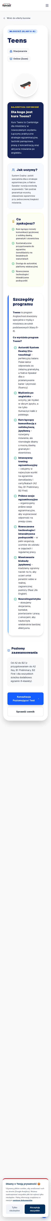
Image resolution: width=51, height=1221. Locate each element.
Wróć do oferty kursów (18, 18)
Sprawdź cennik (25, 711)
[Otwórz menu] (47, 5)
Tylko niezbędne (14, 1209)
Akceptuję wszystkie (35, 1209)
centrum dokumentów (22, 1200)
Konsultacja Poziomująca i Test (24, 698)
